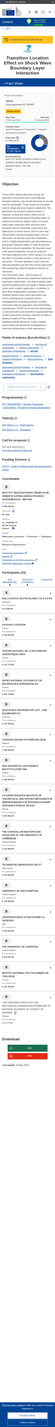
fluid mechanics (35, 359)
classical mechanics (12, 359)
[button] (36, 12)
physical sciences (32, 356)
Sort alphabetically (10, 581)
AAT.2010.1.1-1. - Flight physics (18, 425)
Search (43, 12)
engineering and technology (16, 344)
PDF (30, 1056)
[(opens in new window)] (12, 11)
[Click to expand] (50, 593)
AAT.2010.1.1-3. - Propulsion (16, 430)
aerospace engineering (13, 351)
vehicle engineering (29, 348)
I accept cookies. (27, 1415)
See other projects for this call (17, 450)
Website (9, 556)
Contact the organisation (17, 553)
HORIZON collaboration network (20, 563)
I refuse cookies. (27, 1422)
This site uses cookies (13, 1405)
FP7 (8, 29)
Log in (29, 12)
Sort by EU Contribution (27, 581)
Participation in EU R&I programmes (22, 560)
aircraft (34, 351)
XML (30, 1048)
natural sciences (10, 356)
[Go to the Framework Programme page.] (27, 49)
